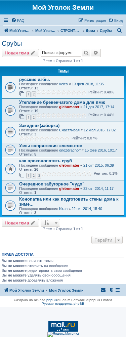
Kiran (63, 209)
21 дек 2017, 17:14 (98, 107)
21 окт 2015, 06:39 (98, 165)
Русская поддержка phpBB (63, 303)
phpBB (51, 300)
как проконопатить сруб (45, 160)
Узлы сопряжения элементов (50, 145)
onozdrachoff (70, 150)
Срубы (12, 43)
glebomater (69, 107)
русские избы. (34, 79)
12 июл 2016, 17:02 (100, 130)
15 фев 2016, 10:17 (101, 150)
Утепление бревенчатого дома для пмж (62, 102)
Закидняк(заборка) (39, 125)
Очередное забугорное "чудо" (51, 183)
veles (63, 84)
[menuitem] (18, 20)
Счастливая (69, 130)
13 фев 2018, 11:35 (88, 84)
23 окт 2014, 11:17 (98, 188)
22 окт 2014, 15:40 (87, 209)
